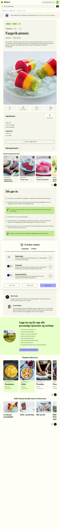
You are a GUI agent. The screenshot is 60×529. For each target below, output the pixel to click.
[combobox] (28, 6)
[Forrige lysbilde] (52, 185)
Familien (8, 23)
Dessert (14, 23)
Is (19, 23)
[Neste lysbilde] (55, 185)
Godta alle (48, 285)
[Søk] (2, 6)
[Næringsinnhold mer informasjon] (20, 148)
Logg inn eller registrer (45, 15)
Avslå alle (12, 285)
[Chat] (57, 6)
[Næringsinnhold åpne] (30, 148)
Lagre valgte (30, 285)
